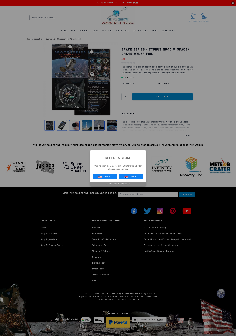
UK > (133, 177)
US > (107, 177)
